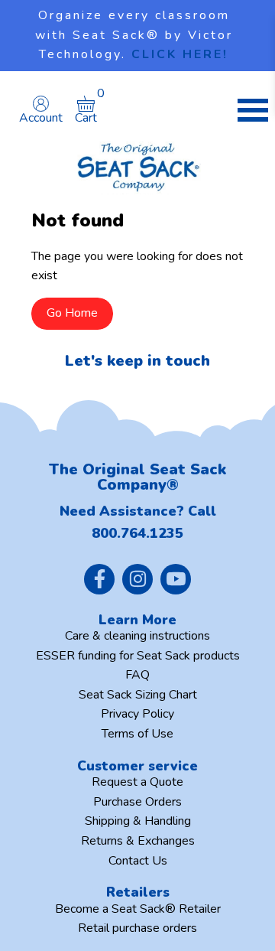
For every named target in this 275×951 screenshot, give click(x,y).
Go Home (72, 313)
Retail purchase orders (137, 928)
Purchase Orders (137, 801)
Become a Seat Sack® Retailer (138, 909)
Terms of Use (137, 733)
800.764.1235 (137, 533)
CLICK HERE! (179, 54)
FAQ (137, 674)
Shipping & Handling (138, 821)
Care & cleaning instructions (137, 635)
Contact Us (137, 860)
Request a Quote (137, 782)
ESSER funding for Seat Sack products (138, 655)
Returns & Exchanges (138, 840)
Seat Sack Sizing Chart (138, 694)
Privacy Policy (137, 713)
